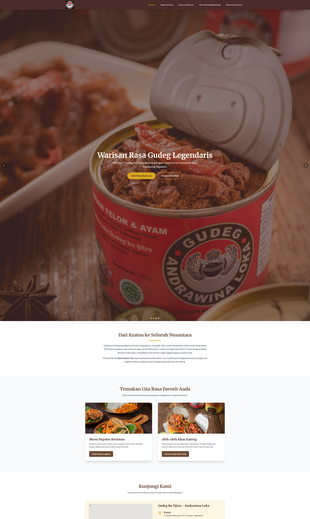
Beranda (151, 5)
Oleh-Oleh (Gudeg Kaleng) (210, 5)
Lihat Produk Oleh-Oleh (175, 454)
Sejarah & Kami (167, 5)
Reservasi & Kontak (234, 5)
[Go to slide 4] (158, 318)
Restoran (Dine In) (186, 5)
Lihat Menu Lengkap (101, 454)
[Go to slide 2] (154, 318)
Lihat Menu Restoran (141, 175)
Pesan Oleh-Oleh (170, 175)
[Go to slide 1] (151, 318)
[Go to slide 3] (156, 318)
